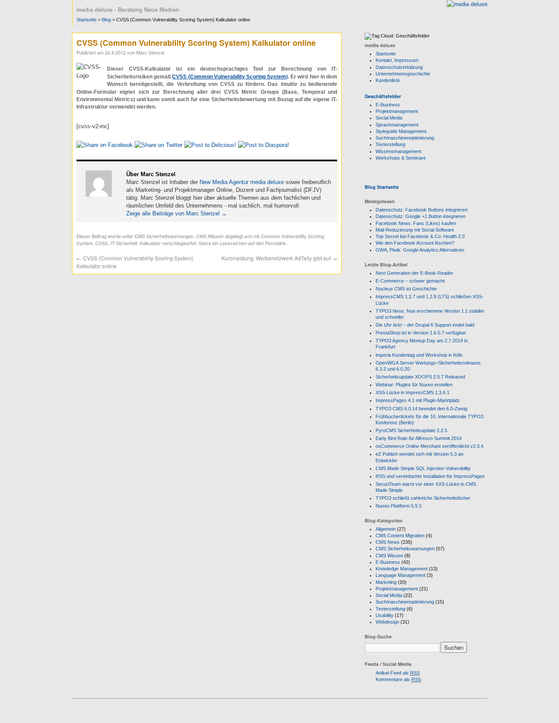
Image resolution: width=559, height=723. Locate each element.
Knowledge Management (402, 568)
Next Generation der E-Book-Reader (414, 273)
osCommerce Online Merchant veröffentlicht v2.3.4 (429, 446)
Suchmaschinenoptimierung (405, 137)
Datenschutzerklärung (399, 67)
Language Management (400, 575)
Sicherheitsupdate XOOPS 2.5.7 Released (420, 376)
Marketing (386, 582)
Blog (106, 19)
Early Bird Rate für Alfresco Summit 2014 (419, 438)
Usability (384, 615)
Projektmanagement (397, 111)
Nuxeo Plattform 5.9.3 (398, 505)
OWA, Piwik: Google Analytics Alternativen (420, 249)
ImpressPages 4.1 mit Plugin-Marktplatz (418, 400)
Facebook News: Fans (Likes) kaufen (416, 223)
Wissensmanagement (398, 151)
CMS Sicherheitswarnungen (164, 235)
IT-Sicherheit (123, 242)
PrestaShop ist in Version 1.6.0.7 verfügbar (421, 332)
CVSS (101, 242)
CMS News (388, 542)
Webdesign (387, 621)
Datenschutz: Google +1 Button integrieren (421, 216)
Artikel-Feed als (398, 672)
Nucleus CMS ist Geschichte (406, 288)
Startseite (86, 19)
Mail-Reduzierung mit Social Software (415, 229)
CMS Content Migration (400, 535)
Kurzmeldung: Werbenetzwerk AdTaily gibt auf (279, 258)
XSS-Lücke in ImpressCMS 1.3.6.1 (412, 392)
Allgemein (386, 529)
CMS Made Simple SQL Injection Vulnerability (423, 468)
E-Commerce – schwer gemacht (410, 280)
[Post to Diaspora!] (263, 145)
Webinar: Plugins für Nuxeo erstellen (414, 384)
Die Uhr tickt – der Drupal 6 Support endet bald (425, 324)
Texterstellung (390, 144)
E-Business (388, 104)
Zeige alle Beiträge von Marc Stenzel (176, 213)
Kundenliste (388, 80)
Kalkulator (150, 242)
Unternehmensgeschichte (403, 73)
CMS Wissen (210, 235)
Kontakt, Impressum (397, 60)
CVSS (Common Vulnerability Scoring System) (230, 77)
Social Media (389, 117)
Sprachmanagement (397, 124)
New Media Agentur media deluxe (242, 182)
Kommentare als (398, 679)
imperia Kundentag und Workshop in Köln (419, 355)
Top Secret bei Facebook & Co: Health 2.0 (420, 236)
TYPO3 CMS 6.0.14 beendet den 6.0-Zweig (421, 408)
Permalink (275, 242)
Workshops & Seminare (401, 157)
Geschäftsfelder (383, 96)
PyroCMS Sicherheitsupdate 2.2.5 (411, 430)
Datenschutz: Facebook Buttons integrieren (422, 209)
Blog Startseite (382, 187)
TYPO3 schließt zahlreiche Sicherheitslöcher (423, 498)
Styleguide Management (401, 131)
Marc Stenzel (150, 52)
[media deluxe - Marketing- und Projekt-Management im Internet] (467, 4)
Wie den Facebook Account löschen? (415, 243)
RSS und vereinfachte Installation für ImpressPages (430, 476)
